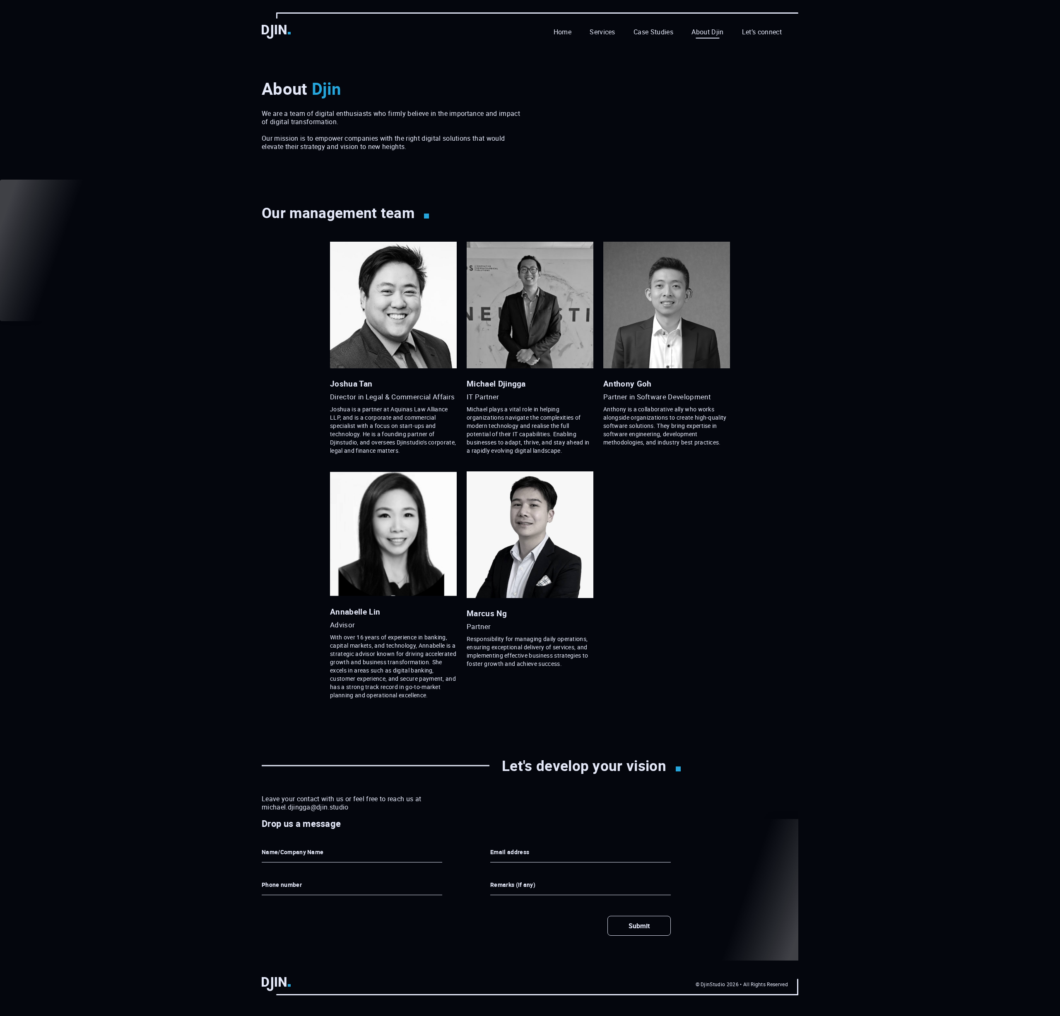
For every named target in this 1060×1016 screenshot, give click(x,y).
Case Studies (653, 31)
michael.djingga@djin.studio (305, 807)
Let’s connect (762, 31)
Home (562, 31)
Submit (639, 925)
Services (602, 31)
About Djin (707, 31)
